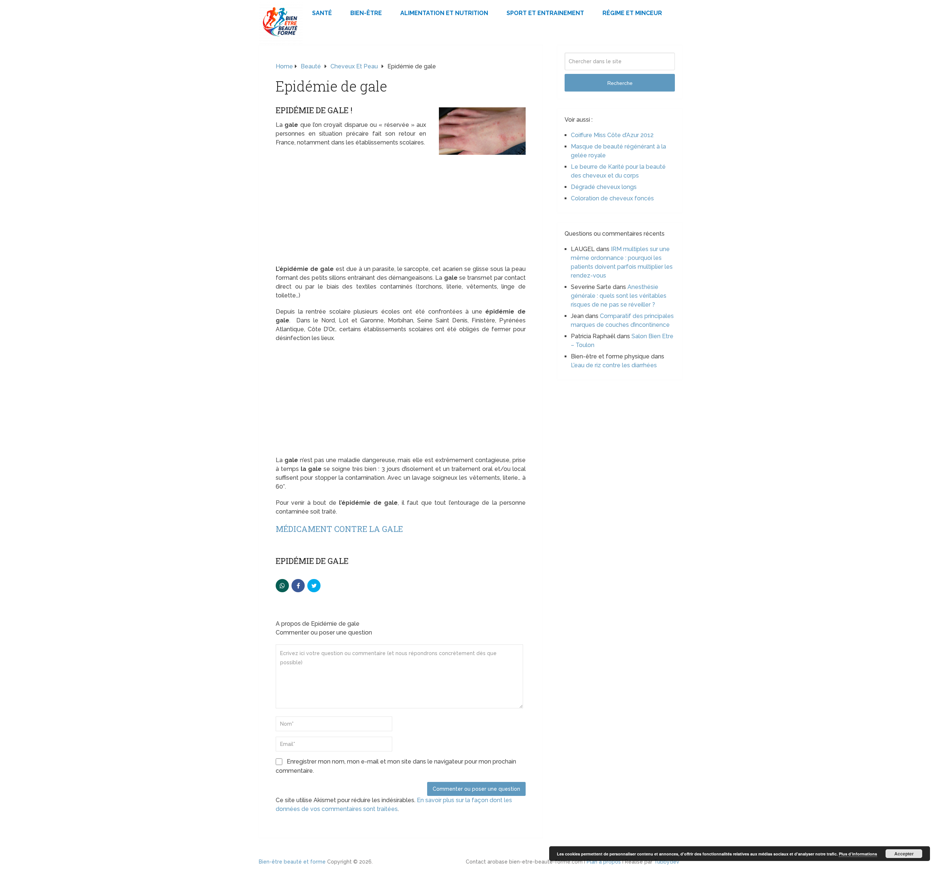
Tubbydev (666, 862)
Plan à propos (604, 862)
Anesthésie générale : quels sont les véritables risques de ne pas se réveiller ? (618, 295)
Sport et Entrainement (545, 13)
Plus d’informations (858, 854)
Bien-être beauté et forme (292, 862)
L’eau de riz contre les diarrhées (614, 365)
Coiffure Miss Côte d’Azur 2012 (612, 135)
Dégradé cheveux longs (604, 186)
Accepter (904, 853)
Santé (322, 13)
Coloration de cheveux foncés (612, 198)
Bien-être (366, 13)
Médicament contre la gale (339, 528)
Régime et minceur (632, 13)
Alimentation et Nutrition (444, 13)
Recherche (620, 83)
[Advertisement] (401, 210)
